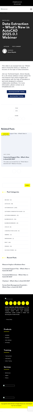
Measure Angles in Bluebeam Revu (13, 264)
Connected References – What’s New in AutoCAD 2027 (15, 276)
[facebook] (9, 118)
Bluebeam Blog (9, 219)
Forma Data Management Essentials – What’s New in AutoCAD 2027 (15, 286)
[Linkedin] (19, 303)
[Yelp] (23, 303)
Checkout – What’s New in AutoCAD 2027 (16, 281)
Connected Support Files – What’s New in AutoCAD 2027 (16, 158)
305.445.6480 (17, 4)
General (7, 234)
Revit (6, 242)
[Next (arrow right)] (1, 411)
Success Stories (9, 250)
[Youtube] (27, 303)
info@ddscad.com (17, 2)
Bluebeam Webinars (10, 223)
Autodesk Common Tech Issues (13, 211)
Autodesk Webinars (10, 215)
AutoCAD (6, 46)
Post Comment (16, 46)
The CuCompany (17, 405)
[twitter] (13, 118)
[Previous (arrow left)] (0, 411)
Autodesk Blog (9, 207)
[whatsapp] (16, 118)
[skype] (23, 118)
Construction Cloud (11, 230)
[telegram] (19, 118)
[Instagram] (15, 303)
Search (27, 185)
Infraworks (8, 238)
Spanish (7, 246)
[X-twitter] (11, 303)
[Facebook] (6, 303)
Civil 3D (7, 227)
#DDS (16, 110)
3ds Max (7, 199)
